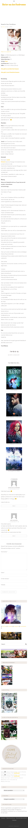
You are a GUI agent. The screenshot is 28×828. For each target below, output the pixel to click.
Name (3, 572)
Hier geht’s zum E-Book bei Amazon (10, 72)
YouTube (4, 626)
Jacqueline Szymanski (14, 487)
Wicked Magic (7, 781)
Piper (6, 61)
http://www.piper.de (6, 51)
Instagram (16, 626)
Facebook (10, 626)
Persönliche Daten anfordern (21, 818)
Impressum (3, 818)
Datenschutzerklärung (10, 818)
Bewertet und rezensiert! (14, 354)
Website (3, 584)
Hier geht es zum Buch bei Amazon (10, 69)
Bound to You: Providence (8, 24)
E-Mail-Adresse (5, 578)
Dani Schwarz (14, 520)
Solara (3, 26)
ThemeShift (16, 826)
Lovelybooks (23, 626)
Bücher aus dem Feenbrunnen (14, 4)
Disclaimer (14, 820)
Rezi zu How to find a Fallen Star (10, 779)
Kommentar (4, 551)
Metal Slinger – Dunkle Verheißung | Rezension (13, 777)
